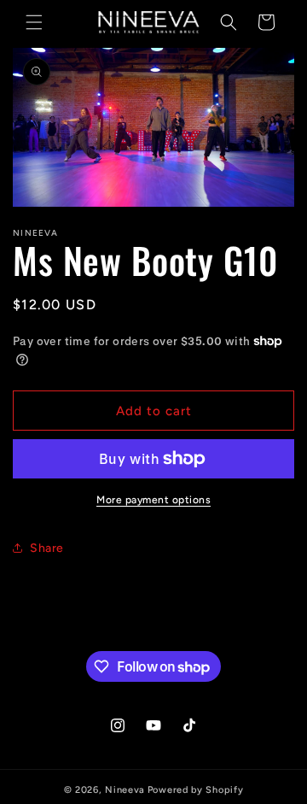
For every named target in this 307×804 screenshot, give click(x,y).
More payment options (153, 500)
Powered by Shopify (196, 789)
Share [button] (47, 548)
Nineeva (125, 789)
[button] (34, 22)
